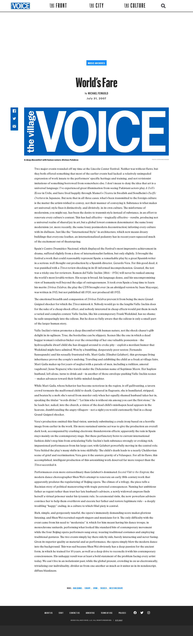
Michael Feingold (98, 92)
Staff (61, 612)
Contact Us (75, 612)
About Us (48, 612)
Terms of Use (107, 612)
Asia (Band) (77, 587)
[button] (163, 5)
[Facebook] (135, 613)
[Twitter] (142, 613)
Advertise (90, 612)
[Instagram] (149, 613)
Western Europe (116, 587)
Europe (88, 587)
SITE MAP (118, 620)
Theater (103, 587)
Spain (95, 587)
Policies (122, 612)
